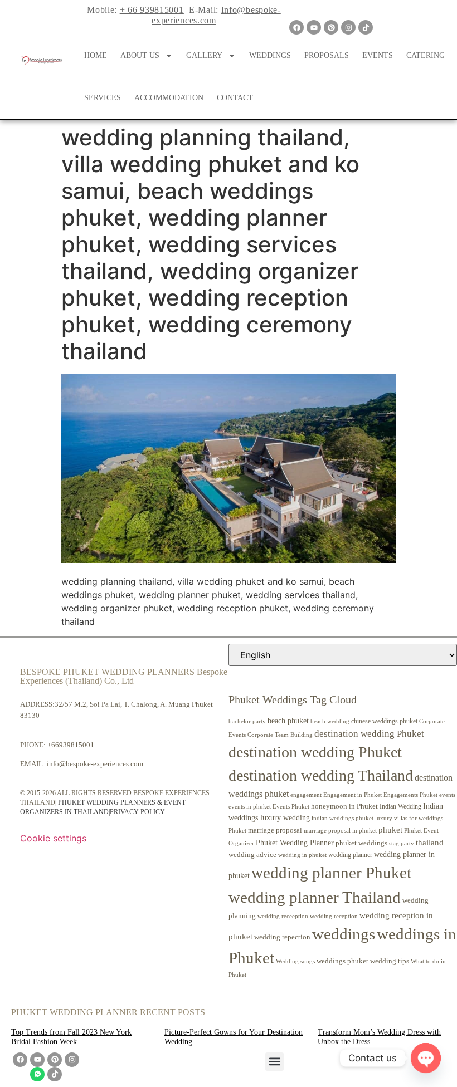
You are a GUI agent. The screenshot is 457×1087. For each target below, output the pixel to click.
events (447, 794)
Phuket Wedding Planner (295, 842)
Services (102, 98)
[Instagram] (348, 27)
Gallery (204, 55)
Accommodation (168, 98)
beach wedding (329, 721)
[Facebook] (296, 27)
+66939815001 (70, 745)
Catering (425, 55)
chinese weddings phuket (384, 721)
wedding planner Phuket (331, 873)
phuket (390, 829)
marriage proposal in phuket (340, 831)
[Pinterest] (331, 27)
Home (95, 55)
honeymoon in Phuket (344, 806)
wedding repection (282, 937)
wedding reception (334, 916)
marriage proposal (275, 830)
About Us (139, 55)
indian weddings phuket (342, 818)
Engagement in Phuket (352, 795)
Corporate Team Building (280, 735)
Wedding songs (295, 961)
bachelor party (247, 721)
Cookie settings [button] (53, 838)
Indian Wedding (400, 806)
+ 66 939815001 (152, 9)
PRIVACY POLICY (137, 812)
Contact (235, 98)
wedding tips (389, 961)
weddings (343, 934)
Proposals (326, 55)
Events (377, 55)
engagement (306, 794)
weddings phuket (342, 961)
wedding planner (350, 855)
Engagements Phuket (410, 794)
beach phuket (288, 720)
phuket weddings (361, 843)
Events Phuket (291, 806)
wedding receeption (282, 916)
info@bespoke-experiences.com (95, 764)
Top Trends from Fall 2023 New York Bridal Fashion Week (71, 1037)
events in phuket (250, 806)
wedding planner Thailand (315, 897)
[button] (274, 1061)
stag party (401, 843)
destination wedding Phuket (369, 733)
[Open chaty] (426, 1058)
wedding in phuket (302, 854)
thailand (430, 842)
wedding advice (252, 854)
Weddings (270, 55)
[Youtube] (314, 27)
